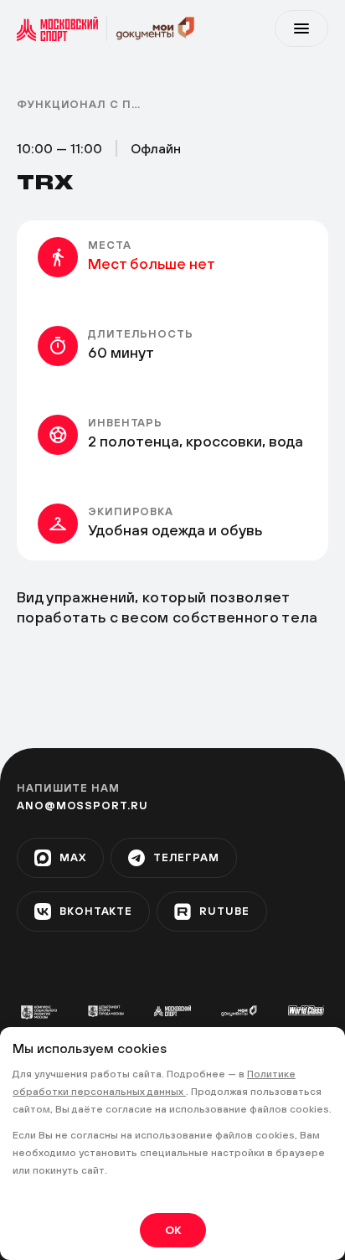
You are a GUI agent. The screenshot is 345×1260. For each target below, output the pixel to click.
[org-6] (306, 1010)
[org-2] (106, 1011)
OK (173, 1230)
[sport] (62, 28)
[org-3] (172, 1010)
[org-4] (239, 1010)
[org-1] (39, 1012)
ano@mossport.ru (82, 805)
